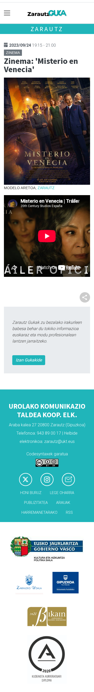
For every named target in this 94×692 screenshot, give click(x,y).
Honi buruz (31, 493)
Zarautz (47, 29)
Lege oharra (62, 493)
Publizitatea (36, 503)
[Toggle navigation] (7, 13)
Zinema (13, 53)
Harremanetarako (39, 512)
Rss (69, 512)
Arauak (63, 503)
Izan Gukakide (29, 360)
